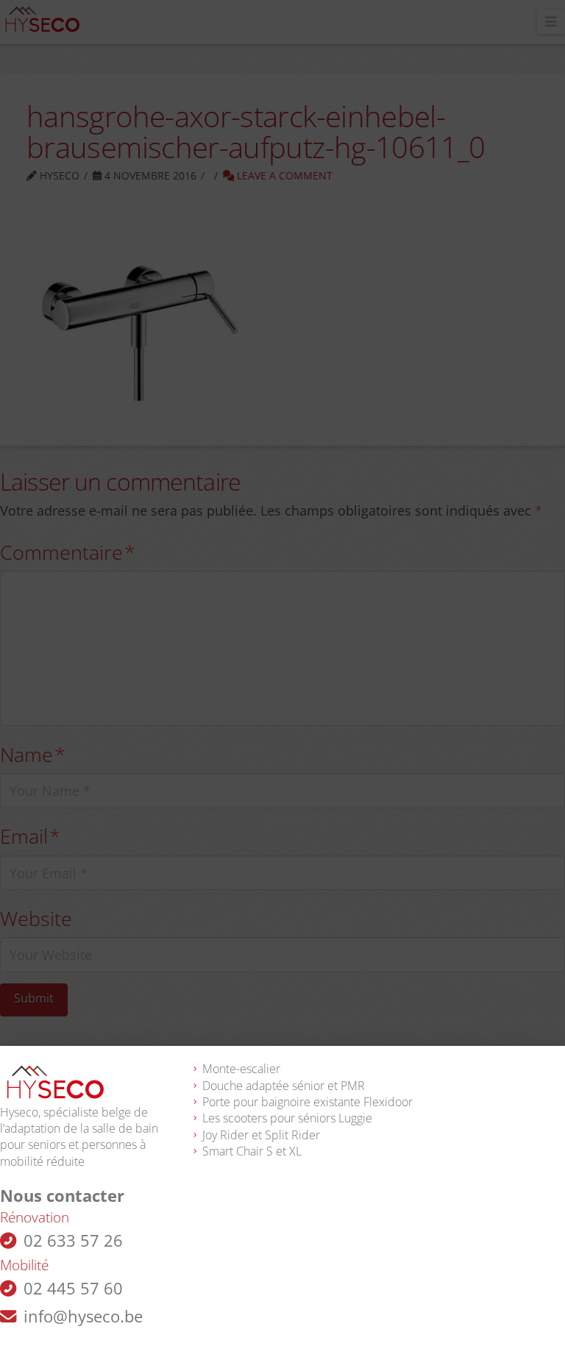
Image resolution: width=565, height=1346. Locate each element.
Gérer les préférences (283, 1290)
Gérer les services (59, 1210)
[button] (543, 1098)
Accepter (283, 1250)
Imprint (390, 1326)
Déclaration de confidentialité (308, 1326)
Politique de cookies (200, 1326)
